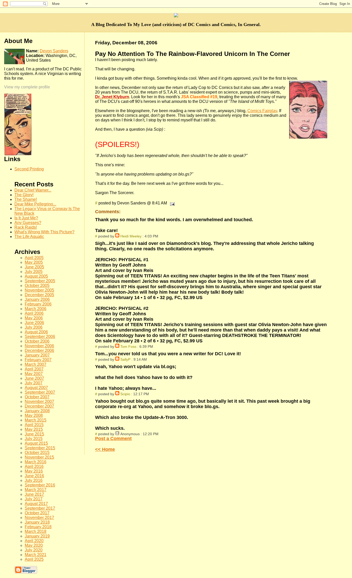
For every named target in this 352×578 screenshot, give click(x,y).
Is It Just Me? (26, 218)
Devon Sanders (54, 51)
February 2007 (38, 360)
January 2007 (37, 355)
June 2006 (34, 322)
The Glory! (23, 195)
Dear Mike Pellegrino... (35, 204)
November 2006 (39, 346)
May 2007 (34, 373)
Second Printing (29, 169)
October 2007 (37, 397)
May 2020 (34, 545)
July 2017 (34, 499)
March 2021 (35, 554)
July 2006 (34, 327)
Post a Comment (113, 438)
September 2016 (40, 485)
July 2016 (34, 480)
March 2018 (35, 531)
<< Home (105, 449)
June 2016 (34, 476)
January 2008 (37, 411)
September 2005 (40, 281)
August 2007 (36, 387)
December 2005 (39, 295)
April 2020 (34, 541)
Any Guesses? (27, 222)
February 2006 (38, 304)
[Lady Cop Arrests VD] (17, 154)
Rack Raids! (25, 227)
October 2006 (37, 341)
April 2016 (34, 466)
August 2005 (36, 276)
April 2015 (34, 425)
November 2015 (39, 457)
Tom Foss (128, 346)
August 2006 (36, 332)
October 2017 (37, 513)
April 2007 (34, 369)
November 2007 (39, 401)
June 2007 (34, 378)
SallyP (125, 359)
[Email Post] (171, 203)
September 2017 (40, 508)
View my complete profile (27, 87)
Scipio (125, 394)
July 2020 (34, 550)
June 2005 (34, 267)
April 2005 (34, 257)
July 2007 (34, 383)
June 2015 (34, 434)
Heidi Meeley (130, 236)
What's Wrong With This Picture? (44, 232)
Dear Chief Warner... (32, 190)
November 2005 (39, 290)
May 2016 (34, 471)
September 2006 (40, 336)
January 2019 (37, 536)
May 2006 (34, 318)
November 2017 (39, 517)
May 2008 (34, 415)
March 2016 (35, 462)
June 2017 (34, 494)
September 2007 (40, 392)
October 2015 (37, 452)
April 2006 (34, 313)
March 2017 (35, 490)
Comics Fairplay (262, 111)
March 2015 (35, 420)
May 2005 (34, 262)
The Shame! (25, 199)
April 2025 (34, 559)
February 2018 (38, 527)
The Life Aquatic (29, 236)
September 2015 (40, 448)
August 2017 (36, 503)
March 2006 (35, 309)
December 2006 (39, 350)
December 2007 (39, 406)
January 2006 (37, 299)
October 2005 (37, 285)
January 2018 (37, 522)
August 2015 (36, 443)
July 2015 (34, 438)
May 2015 (34, 429)
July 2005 (34, 271)
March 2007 (35, 364)
